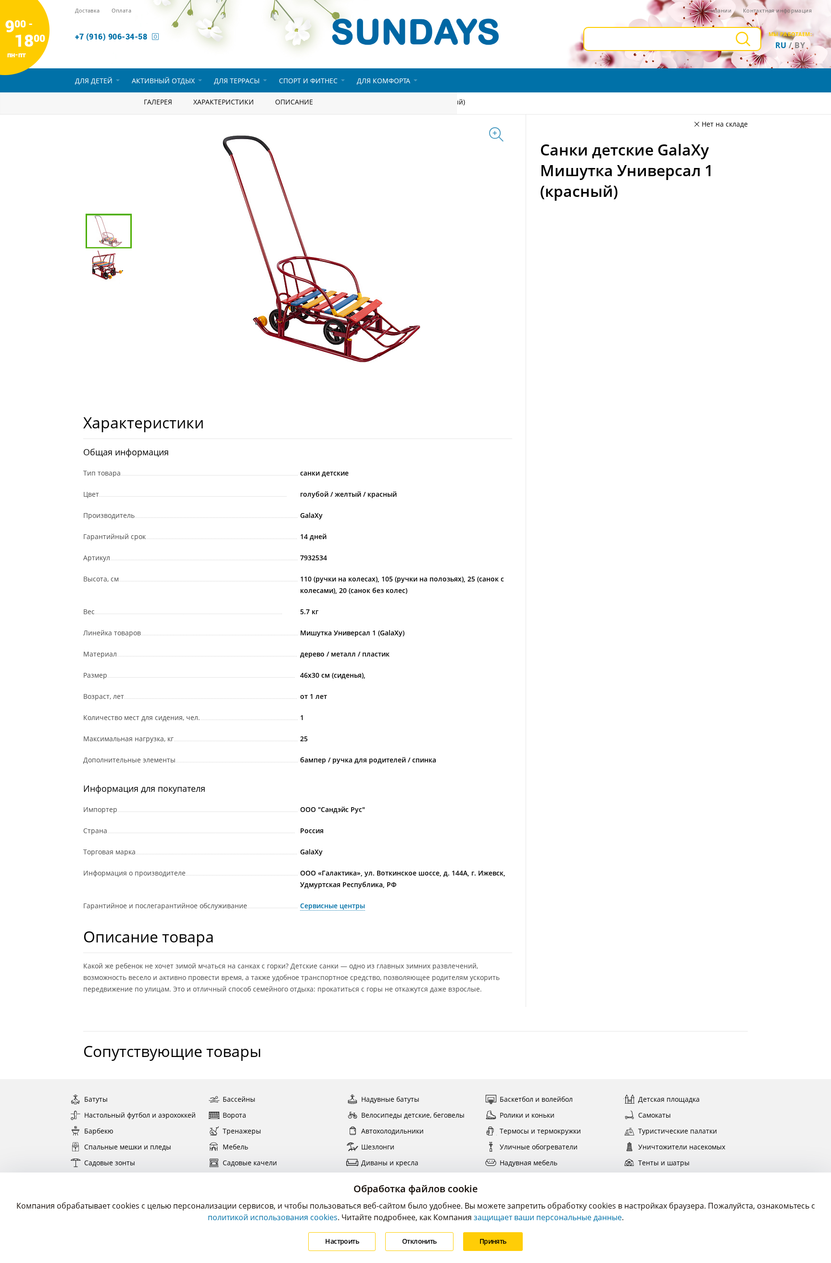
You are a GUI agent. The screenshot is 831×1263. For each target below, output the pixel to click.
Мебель (235, 1146)
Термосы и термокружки (540, 1130)
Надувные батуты (390, 1099)
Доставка (87, 10)
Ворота (234, 1115)
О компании (714, 10)
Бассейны (239, 1099)
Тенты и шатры (664, 1162)
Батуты (96, 1099)
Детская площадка (669, 1099)
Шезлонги (377, 1146)
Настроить (342, 1241)
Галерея (158, 101)
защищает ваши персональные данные (548, 1217)
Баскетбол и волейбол (536, 1099)
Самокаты (654, 1115)
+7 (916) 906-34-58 (111, 36)
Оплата (121, 10)
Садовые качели (250, 1162)
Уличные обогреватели (539, 1146)
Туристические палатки (677, 1130)
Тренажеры (242, 1130)
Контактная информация (777, 10)
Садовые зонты (109, 1162)
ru (781, 45)
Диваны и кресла (389, 1162)
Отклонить (419, 1241)
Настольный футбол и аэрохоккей (140, 1115)
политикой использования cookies (273, 1217)
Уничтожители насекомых (681, 1146)
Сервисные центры (332, 905)
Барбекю (98, 1130)
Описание (294, 101)
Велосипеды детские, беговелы (413, 1115)
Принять (492, 1241)
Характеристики (223, 101)
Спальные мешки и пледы (127, 1146)
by (799, 45)
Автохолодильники (392, 1130)
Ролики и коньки (527, 1115)
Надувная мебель (528, 1162)
